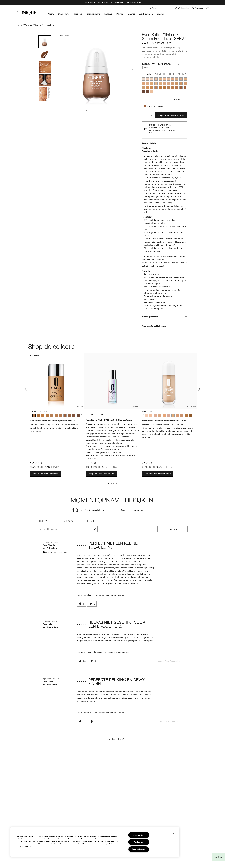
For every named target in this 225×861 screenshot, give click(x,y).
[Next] (81, 415)
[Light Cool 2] (146, 415)
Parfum (119, 14)
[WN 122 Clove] (181, 87)
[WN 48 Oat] (143, 83)
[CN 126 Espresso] (143, 91)
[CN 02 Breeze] (147, 79)
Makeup (108, 14)
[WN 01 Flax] (143, 79)
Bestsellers (63, 14)
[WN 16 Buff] (151, 91)
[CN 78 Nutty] (181, 83)
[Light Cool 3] (151, 415)
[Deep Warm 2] (190, 415)
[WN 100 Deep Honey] (156, 87)
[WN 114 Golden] (164, 87)
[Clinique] (26, 13)
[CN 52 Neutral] (147, 83)
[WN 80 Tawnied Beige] (185, 83)
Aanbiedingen (146, 14)
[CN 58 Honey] (160, 83)
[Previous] (31, 415)
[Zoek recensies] (94, 529)
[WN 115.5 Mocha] (168, 87)
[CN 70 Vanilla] (168, 83)
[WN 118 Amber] (38, 415)
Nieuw (51, 14)
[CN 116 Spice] (172, 87)
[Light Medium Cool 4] (164, 415)
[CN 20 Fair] (164, 79)
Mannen (131, 14)
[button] (218, 857)
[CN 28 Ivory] (168, 79)
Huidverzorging (93, 14)
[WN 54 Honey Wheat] (151, 83)
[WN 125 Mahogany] (185, 87)
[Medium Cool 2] (173, 415)
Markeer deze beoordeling (169, 604)
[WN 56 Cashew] (156, 83)
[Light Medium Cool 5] (168, 415)
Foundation (48, 25)
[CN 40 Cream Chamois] (181, 79)
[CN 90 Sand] (143, 87)
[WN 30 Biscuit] (172, 79)
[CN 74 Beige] (172, 83)
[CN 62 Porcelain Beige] (164, 83)
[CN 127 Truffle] (147, 91)
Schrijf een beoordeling (132, 510)
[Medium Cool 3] (177, 415)
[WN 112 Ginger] (160, 87)
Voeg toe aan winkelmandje (171, 115)
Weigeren (138, 842)
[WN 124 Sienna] (69, 415)
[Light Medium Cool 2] (155, 415)
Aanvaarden (138, 835)
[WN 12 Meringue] (160, 79)
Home (19, 25)
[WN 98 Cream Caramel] (151, 87)
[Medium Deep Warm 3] (186, 415)
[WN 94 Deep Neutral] (147, 87)
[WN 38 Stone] (176, 79)
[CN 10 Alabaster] (156, 79)
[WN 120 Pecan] (176, 87)
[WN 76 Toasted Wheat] (176, 83)
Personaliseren (138, 849)
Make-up (28, 25)
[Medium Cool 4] (182, 415)
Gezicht (37, 25)
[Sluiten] (174, 834)
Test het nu (179, 99)
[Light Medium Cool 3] (159, 415)
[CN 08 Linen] (151, 79)
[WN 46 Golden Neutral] (185, 79)
